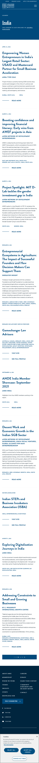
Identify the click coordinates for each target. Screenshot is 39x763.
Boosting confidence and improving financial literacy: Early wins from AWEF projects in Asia (18, 126)
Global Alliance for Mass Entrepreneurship (13, 445)
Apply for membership (30, 1)
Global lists (6, 636)
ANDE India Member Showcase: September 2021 (16, 382)
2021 (10, 245)
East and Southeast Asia (10, 160)
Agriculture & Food (16, 302)
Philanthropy (6, 348)
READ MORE (16, 101)
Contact (23, 693)
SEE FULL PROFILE (19, 359)
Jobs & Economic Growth (17, 472)
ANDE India (7, 391)
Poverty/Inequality (14, 303)
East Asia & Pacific (14, 162)
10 (24, 657)
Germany (18, 341)
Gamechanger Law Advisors (14, 332)
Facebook (7, 708)
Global (4, 95)
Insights (5, 688)
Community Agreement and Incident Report (26, 687)
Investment (28, 346)
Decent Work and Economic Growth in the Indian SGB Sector (18, 431)
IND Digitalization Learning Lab (20, 568)
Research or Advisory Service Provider (15, 324)
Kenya (28, 303)
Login (7, 1)
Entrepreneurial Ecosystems (16, 514)
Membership (7, 677)
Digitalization (7, 346)
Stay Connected (11, 701)
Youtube (8, 721)
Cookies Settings (19, 758)
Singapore (12, 343)
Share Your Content (28, 681)
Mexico (26, 639)
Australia (5, 341)
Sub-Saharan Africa (17, 305)
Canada (12, 341)
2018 (10, 589)
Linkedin (8, 717)
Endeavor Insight (10, 275)
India (21, 95)
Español (30, 27)
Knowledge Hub (8, 696)
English (27, 305)
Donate (23, 677)
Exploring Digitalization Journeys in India (17, 546)
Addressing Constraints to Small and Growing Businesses (19, 599)
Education (24, 344)
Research (5, 245)
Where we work (8, 681)
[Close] (37, 737)
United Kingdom (21, 343)
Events (5, 692)
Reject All (11, 750)
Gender (4, 162)
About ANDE (7, 674)
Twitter (7, 712)
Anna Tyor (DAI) (9, 77)
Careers (23, 674)
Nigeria (33, 303)
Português (6, 29)
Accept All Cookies (28, 751)
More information (8, 745)
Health (31, 344)
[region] (19, 748)
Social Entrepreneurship (20, 348)
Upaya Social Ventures (26, 441)
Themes (5, 685)
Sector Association (8, 493)
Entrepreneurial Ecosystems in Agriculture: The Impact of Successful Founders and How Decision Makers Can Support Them (19, 261)
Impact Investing (18, 346)
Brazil (17, 639)
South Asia (11, 95)
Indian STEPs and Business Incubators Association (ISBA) (15, 502)
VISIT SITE (15, 353)
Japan (28, 341)
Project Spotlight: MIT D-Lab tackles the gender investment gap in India (19, 191)
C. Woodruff (10, 608)
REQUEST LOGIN (16, 1)
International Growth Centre (15, 610)
